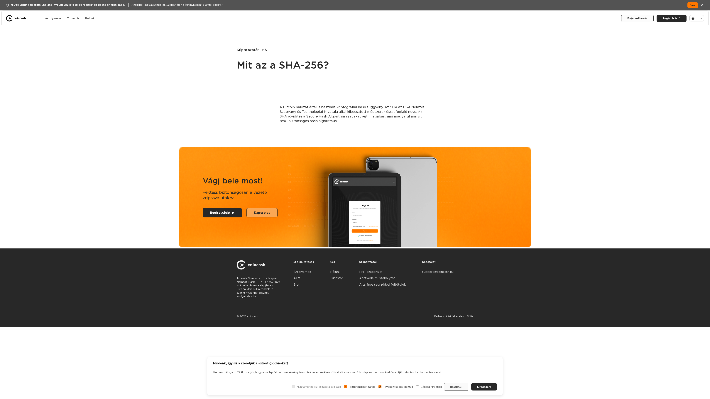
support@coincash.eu (438, 272)
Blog (296, 284)
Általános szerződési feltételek (382, 284)
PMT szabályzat (371, 272)
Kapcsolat (262, 212)
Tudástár (73, 18)
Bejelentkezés (637, 18)
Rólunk (89, 18)
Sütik (470, 316)
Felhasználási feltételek (449, 316)
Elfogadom (484, 386)
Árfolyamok (53, 18)
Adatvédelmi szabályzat (377, 278)
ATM (296, 278)
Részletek (456, 386)
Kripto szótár (248, 50)
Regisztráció (671, 18)
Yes (692, 5)
